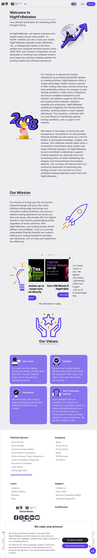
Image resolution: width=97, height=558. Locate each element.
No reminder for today (50, 303)
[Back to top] (4, 544)
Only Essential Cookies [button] (75, 546)
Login (83, 4)
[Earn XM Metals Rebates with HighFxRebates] (48, 270)
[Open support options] (93, 551)
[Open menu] (25, 4)
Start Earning (48, 295)
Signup (91, 4)
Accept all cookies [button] (75, 540)
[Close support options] (90, 546)
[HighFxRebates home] (12, 4)
